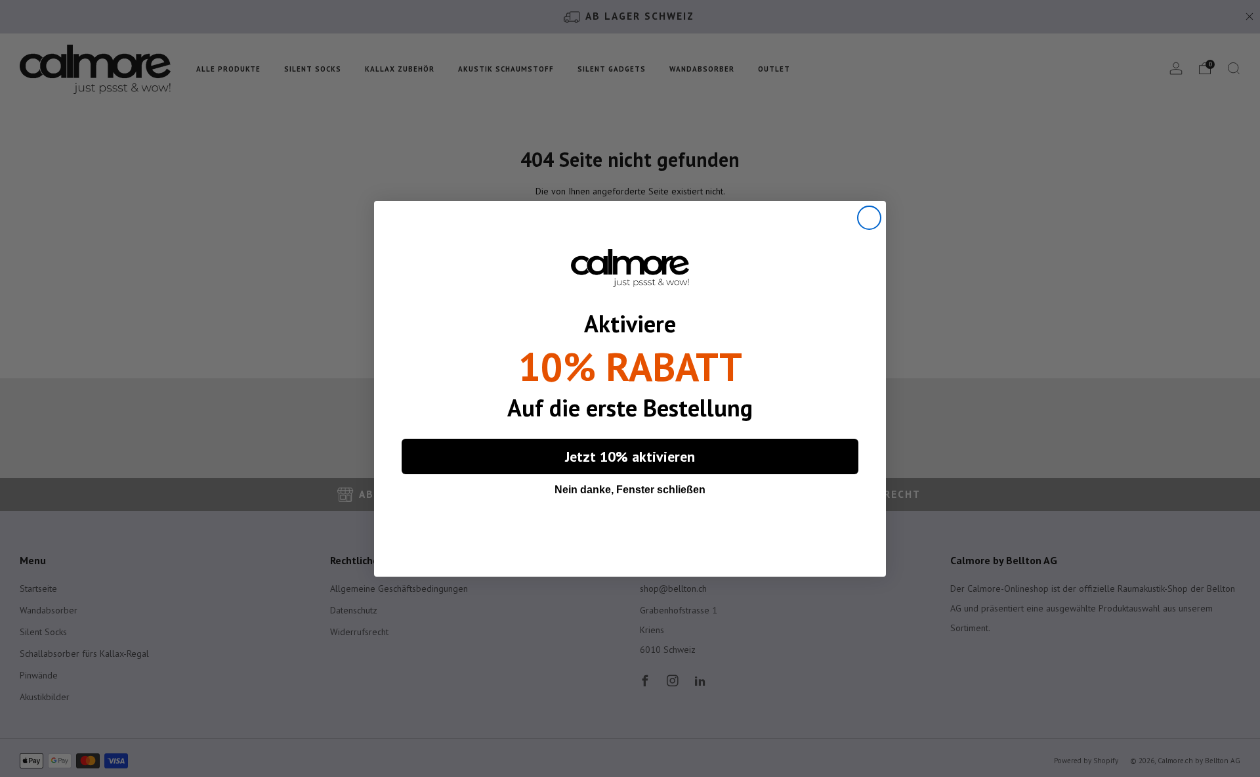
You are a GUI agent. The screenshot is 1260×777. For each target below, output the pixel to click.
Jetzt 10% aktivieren (630, 456)
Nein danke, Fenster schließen (630, 489)
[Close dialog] (869, 217)
